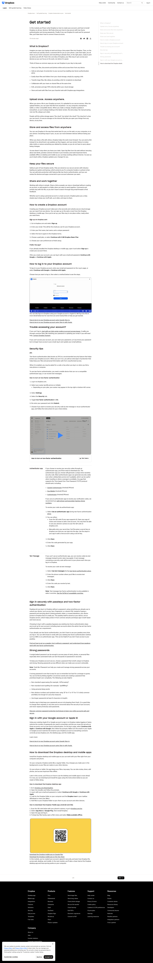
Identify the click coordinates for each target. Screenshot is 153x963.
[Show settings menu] (86, 311)
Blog (108, 895)
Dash (49, 907)
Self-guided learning (15, 8)
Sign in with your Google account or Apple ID (113, 60)
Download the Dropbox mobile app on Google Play (46, 854)
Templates (31, 916)
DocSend (50, 910)
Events (109, 898)
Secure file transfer (73, 904)
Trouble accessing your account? (110, 46)
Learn (5, 8)
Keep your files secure (106, 33)
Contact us (120, 3)
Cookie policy (91, 904)
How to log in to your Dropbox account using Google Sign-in (50, 741)
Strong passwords (105, 56)
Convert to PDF (72, 916)
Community (111, 3)
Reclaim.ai (51, 916)
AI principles (91, 910)
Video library (27, 8)
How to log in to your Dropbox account (111, 43)
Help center (102, 3)
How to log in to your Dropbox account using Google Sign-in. (50, 320)
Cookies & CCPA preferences (96, 907)
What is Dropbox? (105, 23)
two (71, 571)
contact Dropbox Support (41, 335)
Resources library (112, 904)
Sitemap (90, 913)
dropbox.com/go (76, 808)
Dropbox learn (31, 13)
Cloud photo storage (74, 901)
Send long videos (73, 898)
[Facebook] (81, 39)
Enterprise (51, 904)
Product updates (53, 922)
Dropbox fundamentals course (55, 13)
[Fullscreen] (90, 311)
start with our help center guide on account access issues (61, 331)
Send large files (72, 895)
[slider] (59, 311)
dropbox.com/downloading (44, 788)
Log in (148, 3)
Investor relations (33, 938)
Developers (110, 907)
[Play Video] (31, 311)
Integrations (31, 901)
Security (30, 910)
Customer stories (112, 901)
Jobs (29, 935)
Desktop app (31, 895)
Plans (49, 919)
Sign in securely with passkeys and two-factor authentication (118, 53)
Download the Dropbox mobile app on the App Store (47, 857)
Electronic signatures (74, 913)
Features (30, 904)
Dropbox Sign (52, 913)
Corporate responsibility (35, 941)
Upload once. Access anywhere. (109, 26)
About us (30, 932)
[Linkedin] (87, 39)
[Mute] (82, 311)
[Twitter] (84, 39)
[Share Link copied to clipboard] (90, 39)
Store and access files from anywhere (111, 30)
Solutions (30, 907)
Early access (31, 913)
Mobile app (31, 898)
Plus (49, 895)
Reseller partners (112, 916)
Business (50, 901)
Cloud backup (72, 907)
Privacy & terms (92, 901)
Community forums (113, 910)
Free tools (31, 919)
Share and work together (107, 36)
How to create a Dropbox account (110, 40)
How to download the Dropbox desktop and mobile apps (117, 63)
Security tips (104, 50)
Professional (51, 898)
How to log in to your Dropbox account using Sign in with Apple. (51, 322)
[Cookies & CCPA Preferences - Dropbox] (28, 951)
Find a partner (111, 922)
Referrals (110, 913)
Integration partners (113, 919)
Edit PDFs (71, 910)
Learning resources (93, 916)
